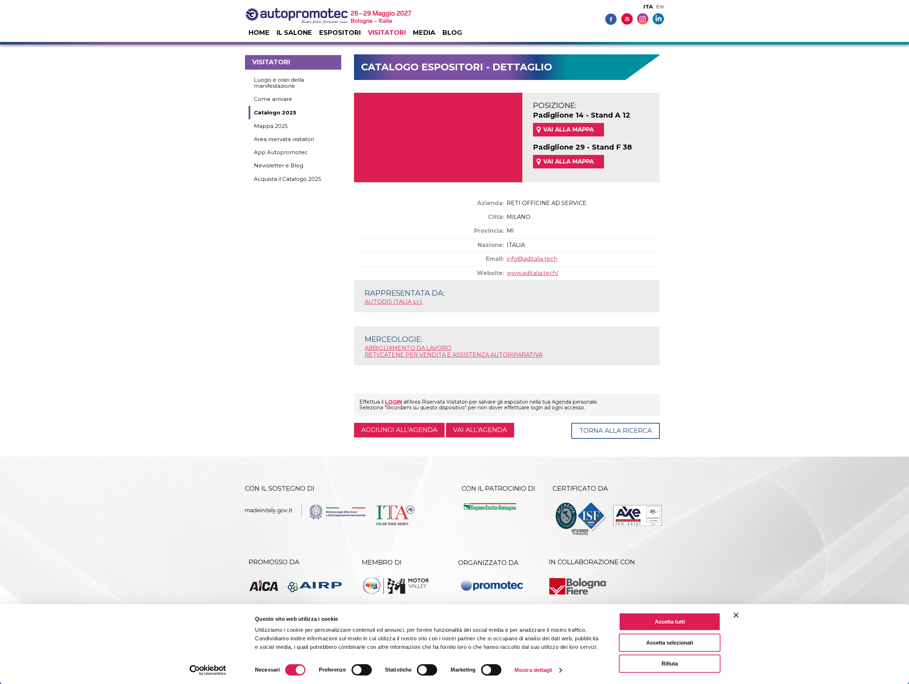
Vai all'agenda (480, 430)
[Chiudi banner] (736, 615)
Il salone (294, 33)
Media (424, 33)
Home (259, 33)
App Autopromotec (281, 152)
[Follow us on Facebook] (611, 18)
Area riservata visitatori (284, 139)
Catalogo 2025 (275, 112)
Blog (452, 33)
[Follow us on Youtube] (627, 18)
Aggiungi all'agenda (399, 430)
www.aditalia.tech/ (532, 273)
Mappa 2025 (271, 126)
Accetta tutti (670, 622)
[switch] (362, 669)
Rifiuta (670, 664)
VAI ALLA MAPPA (568, 129)
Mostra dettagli (534, 670)
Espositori (340, 33)
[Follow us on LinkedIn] (658, 18)
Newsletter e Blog (278, 165)
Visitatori (387, 33)
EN (660, 6)
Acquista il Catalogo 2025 (287, 179)
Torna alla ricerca (615, 431)
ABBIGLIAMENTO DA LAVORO (408, 348)
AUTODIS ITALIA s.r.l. (394, 301)
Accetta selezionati (669, 643)
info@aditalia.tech (532, 258)
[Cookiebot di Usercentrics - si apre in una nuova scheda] (208, 670)
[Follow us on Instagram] (642, 18)
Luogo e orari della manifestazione (279, 82)
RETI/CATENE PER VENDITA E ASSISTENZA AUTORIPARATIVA (454, 354)
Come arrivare (273, 99)
